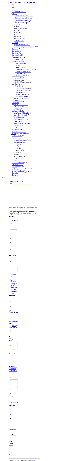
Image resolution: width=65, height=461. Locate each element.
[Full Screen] (12, 4)
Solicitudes (21, 181)
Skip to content (3, 177)
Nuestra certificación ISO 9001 (14, 427)
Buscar (10, 336)
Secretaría (18, 181)
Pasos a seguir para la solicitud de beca (15, 219)
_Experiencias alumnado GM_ (12, 369)
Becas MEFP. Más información (14, 220)
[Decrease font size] (13, 8)
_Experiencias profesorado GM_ (13, 370)
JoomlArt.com (33, 460)
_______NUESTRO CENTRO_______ (13, 349)
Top (11, 447)
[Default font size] (13, 7)
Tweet (11, 183)
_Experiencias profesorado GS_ (13, 371)
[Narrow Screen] (13, 5)
